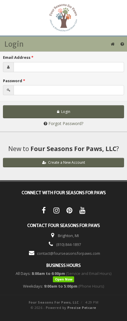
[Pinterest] (69, 211)
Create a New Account (65, 162)
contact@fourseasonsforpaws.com (68, 253)
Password (14, 80)
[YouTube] (82, 211)
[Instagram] (56, 211)
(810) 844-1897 (68, 244)
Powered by (71, 307)
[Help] (122, 44)
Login (64, 111)
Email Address (18, 57)
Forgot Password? (65, 123)
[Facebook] (43, 211)
